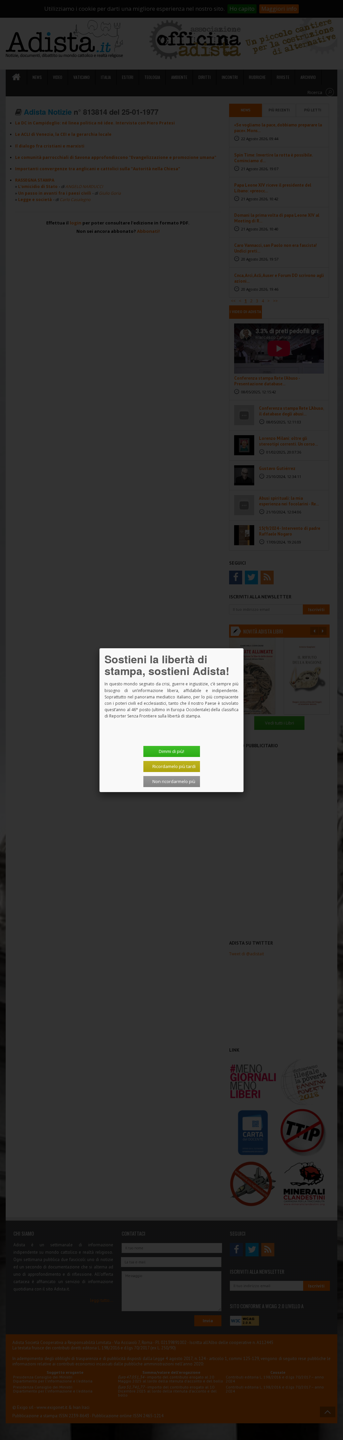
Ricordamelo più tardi (174, 766)
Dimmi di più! (171, 751)
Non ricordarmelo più (173, 781)
